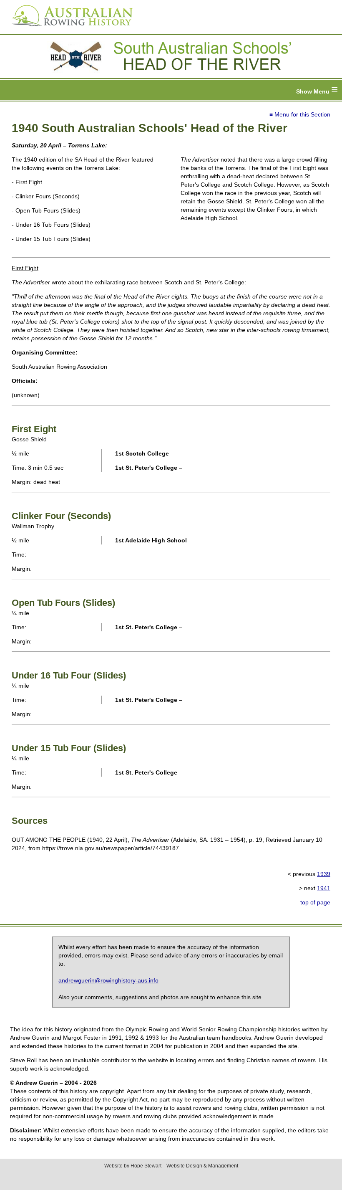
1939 (323, 874)
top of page (315, 902)
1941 (323, 888)
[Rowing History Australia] (69, 29)
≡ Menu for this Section (299, 114)
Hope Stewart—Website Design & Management (184, 1166)
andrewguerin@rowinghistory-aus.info (108, 980)
